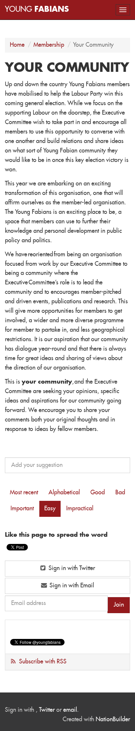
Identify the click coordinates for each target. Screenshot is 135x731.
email (70, 710)
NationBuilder (113, 720)
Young (37, 9)
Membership (48, 45)
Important (22, 509)
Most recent (24, 493)
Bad (120, 493)
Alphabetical (64, 493)
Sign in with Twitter (71, 568)
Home (17, 45)
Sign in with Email (71, 586)
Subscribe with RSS (43, 662)
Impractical (79, 509)
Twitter (47, 710)
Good (97, 493)
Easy (50, 509)
